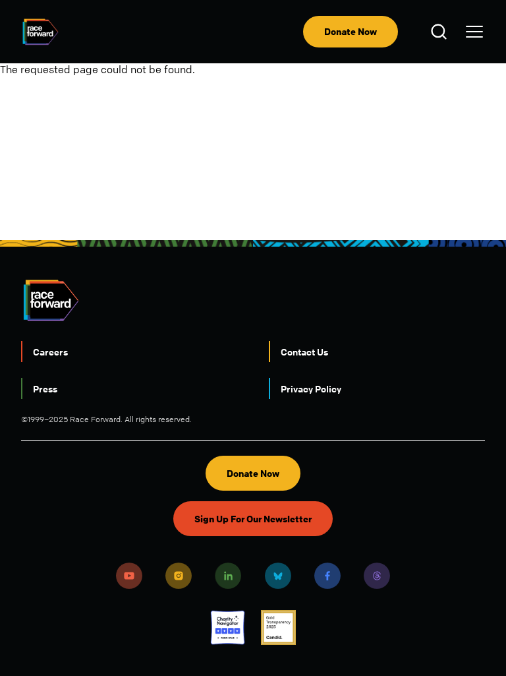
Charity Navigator (227, 627)
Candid (278, 627)
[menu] (474, 31)
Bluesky (278, 576)
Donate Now (350, 31)
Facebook (327, 576)
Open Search (441, 31)
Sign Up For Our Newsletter (253, 518)
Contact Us (304, 351)
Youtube (129, 576)
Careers (50, 351)
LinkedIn (228, 576)
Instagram (178, 576)
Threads (377, 576)
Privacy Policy (311, 388)
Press (45, 388)
